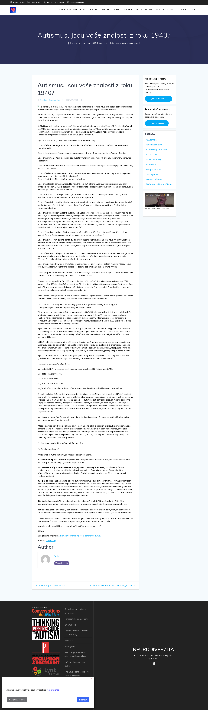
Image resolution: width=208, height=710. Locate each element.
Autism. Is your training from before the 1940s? (79, 535)
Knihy (170, 10)
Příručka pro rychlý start (72, 10)
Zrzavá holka (70, 624)
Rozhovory (151, 164)
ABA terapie (151, 139)
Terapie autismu (153, 169)
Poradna (94, 10)
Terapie (105, 10)
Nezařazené (151, 154)
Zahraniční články (154, 179)
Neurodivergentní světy (156, 149)
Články (148, 10)
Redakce (43, 100)
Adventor (69, 640)
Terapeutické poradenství (76, 619)
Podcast (160, 10)
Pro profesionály (133, 10)
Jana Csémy (51, 540)
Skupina (117, 10)
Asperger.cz (70, 646)
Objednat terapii (157, 123)
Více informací (53, 690)
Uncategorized (152, 174)
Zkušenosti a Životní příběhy (159, 184)
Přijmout (83, 699)
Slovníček (184, 10)
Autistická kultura (154, 144)
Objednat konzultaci (158, 98)
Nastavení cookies (17, 699)
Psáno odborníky (57, 100)
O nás (195, 10)
